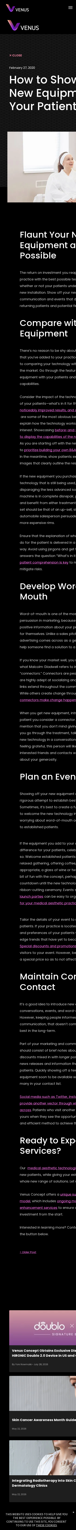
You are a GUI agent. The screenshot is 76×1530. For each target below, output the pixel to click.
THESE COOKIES (46, 1525)
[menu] (70, 7)
